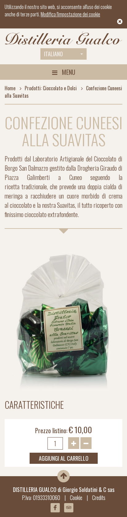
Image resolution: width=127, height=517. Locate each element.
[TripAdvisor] (68, 507)
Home (10, 88)
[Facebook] (55, 507)
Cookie (76, 498)
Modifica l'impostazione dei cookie (70, 14)
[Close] (119, 21)
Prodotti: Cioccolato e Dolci (51, 88)
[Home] (63, 38)
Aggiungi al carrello (63, 458)
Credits (98, 498)
